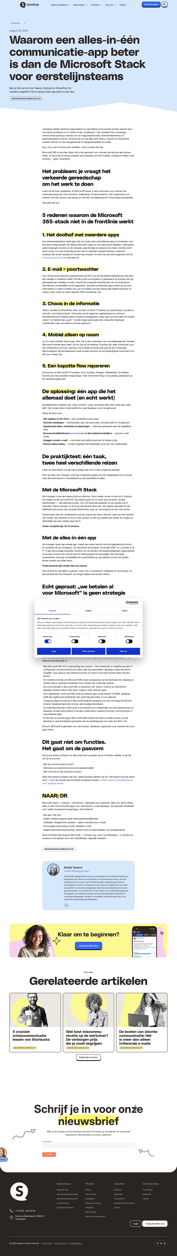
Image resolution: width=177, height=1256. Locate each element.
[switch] (75, 641)
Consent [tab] (52, 611)
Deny (54, 651)
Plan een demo (151, 4)
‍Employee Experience (65, 1207)
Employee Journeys (93, 1203)
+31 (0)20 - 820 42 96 (25, 1211)
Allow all (123, 651)
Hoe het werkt (90, 1194)
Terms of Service (60, 1243)
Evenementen (119, 1199)
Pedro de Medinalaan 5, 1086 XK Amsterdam (29, 1217)
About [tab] (124, 611)
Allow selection (88, 651)
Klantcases (118, 1194)
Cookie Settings (75, 1243)
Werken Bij (147, 1194)
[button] (60, 4)
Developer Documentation (124, 1203)
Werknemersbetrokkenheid (67, 1194)
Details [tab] (89, 611)
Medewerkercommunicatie (67, 1199)
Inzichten (117, 1190)
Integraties (89, 1207)
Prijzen (123, 5)
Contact (146, 1199)
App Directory (90, 1212)
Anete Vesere (73, 867)
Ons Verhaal (147, 1190)
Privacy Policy (46, 1243)
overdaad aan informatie (54, 257)
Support (117, 1207)
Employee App (62, 1190)
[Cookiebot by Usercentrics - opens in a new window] (129, 603)
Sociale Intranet (63, 1203)
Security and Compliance (95, 1216)
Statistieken (90, 1199)
